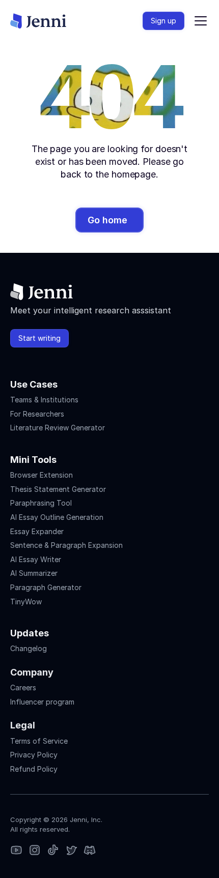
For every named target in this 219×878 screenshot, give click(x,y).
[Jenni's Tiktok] (53, 851)
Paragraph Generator (45, 587)
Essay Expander (37, 531)
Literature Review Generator (57, 427)
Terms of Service (39, 741)
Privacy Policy (34, 754)
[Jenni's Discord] (90, 851)
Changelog (28, 648)
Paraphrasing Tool (41, 503)
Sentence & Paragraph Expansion (66, 545)
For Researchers (37, 413)
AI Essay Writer (35, 559)
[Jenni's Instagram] (16, 851)
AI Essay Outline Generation (56, 517)
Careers (23, 687)
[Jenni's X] (71, 851)
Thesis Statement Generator (58, 489)
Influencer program (42, 701)
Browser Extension (41, 475)
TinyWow (26, 601)
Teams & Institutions (44, 399)
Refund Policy (34, 769)
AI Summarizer (34, 573)
